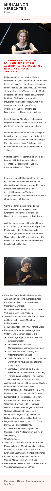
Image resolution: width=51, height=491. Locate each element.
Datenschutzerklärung (14, 480)
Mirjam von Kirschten (16, 6)
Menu (27, 19)
